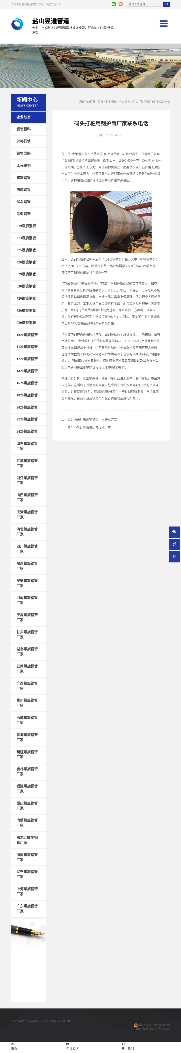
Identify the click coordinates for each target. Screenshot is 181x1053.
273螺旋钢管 (26, 238)
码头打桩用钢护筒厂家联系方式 (95, 419)
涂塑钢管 (24, 214)
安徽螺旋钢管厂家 (27, 583)
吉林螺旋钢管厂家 (27, 771)
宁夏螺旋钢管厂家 (27, 617)
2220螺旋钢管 (27, 419)
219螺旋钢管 (26, 226)
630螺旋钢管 (26, 286)
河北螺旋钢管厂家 (27, 531)
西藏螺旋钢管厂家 (27, 720)
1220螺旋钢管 (27, 359)
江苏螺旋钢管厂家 (27, 463)
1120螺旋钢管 (27, 347)
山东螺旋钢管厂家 (27, 446)
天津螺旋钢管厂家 (27, 514)
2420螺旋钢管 (27, 431)
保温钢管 (24, 202)
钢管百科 (24, 129)
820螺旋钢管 (26, 310)
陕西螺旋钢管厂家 (27, 566)
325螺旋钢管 (26, 250)
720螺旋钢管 (26, 298)
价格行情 (24, 141)
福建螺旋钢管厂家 (27, 788)
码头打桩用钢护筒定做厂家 (92, 427)
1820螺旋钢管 (27, 395)
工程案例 (24, 165)
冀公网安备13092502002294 (154, 1025)
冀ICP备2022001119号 (148, 1029)
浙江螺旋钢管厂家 (27, 480)
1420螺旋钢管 (27, 371)
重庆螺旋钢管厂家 (27, 805)
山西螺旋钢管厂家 (27, 497)
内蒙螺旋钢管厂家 (27, 822)
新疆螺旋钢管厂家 (27, 754)
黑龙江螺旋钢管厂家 (27, 840)
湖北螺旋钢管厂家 (27, 651)
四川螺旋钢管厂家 (27, 548)
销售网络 (24, 153)
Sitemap (166, 1029)
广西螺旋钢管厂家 (27, 685)
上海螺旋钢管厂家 (27, 891)
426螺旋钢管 (26, 262)
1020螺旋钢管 (27, 334)
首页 (100, 101)
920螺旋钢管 (26, 323)
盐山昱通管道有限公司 (57, 1021)
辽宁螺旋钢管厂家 (27, 874)
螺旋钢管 (24, 177)
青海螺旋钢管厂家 (27, 737)
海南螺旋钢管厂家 (27, 857)
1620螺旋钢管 (27, 383)
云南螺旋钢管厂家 (27, 668)
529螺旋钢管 (26, 274)
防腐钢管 (24, 189)
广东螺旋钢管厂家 (27, 908)
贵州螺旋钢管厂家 (27, 702)
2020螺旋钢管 (27, 407)
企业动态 (24, 117)
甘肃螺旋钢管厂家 (27, 634)
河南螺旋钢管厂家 (27, 600)
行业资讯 (111, 101)
